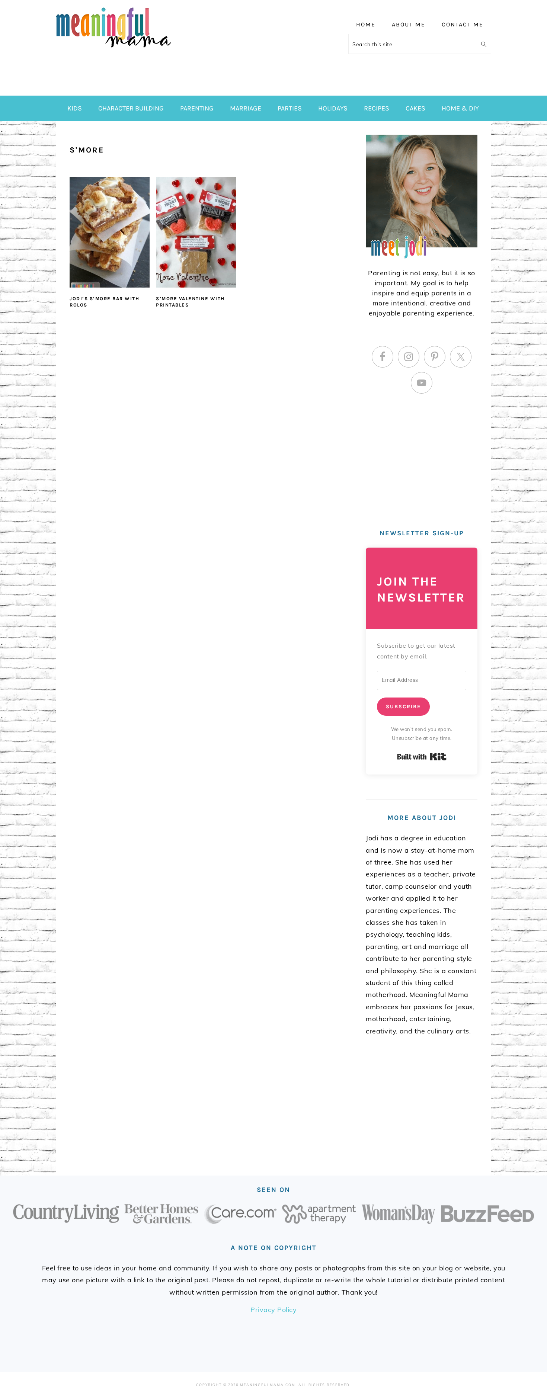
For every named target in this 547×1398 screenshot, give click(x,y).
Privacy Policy (273, 1309)
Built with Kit (422, 756)
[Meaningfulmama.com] (113, 48)
